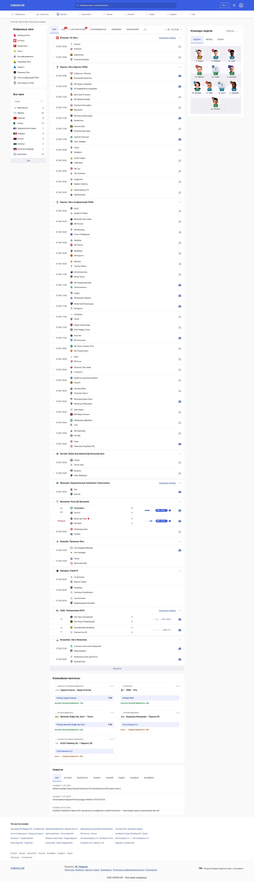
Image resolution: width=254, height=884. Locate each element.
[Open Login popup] (241, 5)
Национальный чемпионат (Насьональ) (90, 483)
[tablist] (95, 29)
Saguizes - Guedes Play (124, 843)
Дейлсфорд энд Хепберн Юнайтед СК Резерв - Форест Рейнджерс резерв (97, 829)
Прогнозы (15, 857)
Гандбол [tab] (134, 778)
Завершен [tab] (116, 29)
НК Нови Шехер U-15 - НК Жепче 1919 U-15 (97, 838)
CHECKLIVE (17, 5)
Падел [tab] (121, 778)
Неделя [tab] (197, 39)
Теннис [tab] (97, 778)
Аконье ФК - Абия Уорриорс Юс (59, 843)
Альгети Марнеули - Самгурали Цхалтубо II (27, 834)
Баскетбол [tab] (82, 778)
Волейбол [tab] (149, 778)
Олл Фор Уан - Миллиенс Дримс (129, 829)
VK (76, 866)
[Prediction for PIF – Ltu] (150, 695)
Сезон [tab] (221, 39)
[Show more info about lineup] (179, 46)
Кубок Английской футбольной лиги (86, 453)
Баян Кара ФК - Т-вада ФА (22, 843)
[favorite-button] (53, 38)
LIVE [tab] (64, 28)
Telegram (83, 866)
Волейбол (51, 853)
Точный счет (26, 857)
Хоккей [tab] (109, 778)
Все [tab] (54, 29)
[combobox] (225, 5)
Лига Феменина (79, 640)
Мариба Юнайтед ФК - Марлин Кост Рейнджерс (62, 829)
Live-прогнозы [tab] (79, 28)
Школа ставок (92, 870)
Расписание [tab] (133, 29)
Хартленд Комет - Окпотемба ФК (59, 834)
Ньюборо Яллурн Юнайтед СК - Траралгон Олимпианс (132, 834)
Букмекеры (106, 870)
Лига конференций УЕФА (81, 202)
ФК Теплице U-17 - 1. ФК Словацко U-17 (132, 838)
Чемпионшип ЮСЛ (75, 610)
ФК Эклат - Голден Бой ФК (22, 838)
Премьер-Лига (77, 541)
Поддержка (151, 870)
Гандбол (61, 853)
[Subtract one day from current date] (181, 29)
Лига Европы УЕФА (78, 67)
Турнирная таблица (167, 38)
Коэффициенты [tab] (98, 29)
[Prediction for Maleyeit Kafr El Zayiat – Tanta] (84, 721)
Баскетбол (32, 853)
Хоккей (42, 853)
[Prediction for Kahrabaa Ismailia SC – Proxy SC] (150, 721)
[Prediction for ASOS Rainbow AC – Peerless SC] (84, 748)
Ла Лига (74, 38)
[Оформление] (234, 5)
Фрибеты (79, 870)
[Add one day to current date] (165, 29)
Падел (69, 853)
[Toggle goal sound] (145, 29)
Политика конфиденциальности (129, 870)
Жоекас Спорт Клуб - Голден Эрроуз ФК (62, 838)
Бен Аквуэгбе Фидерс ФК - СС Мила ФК (27, 829)
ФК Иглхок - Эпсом (88, 834)
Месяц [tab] (209, 39)
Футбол (14, 853)
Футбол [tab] (68, 778)
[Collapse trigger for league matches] (179, 38)
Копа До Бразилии (80, 501)
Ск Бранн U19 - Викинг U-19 (92, 843)
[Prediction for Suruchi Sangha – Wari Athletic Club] (84, 695)
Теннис (22, 853)
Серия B (74, 570)
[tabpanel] (117, 353)
